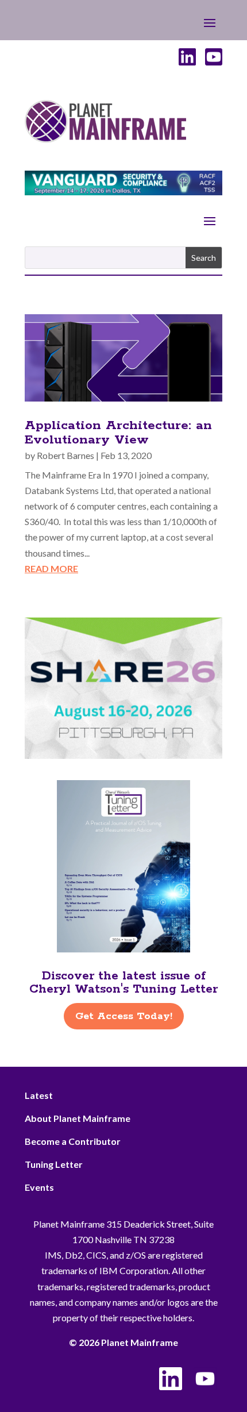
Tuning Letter (54, 1164)
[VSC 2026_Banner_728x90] (123, 191)
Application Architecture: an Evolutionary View (118, 433)
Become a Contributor (73, 1141)
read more (51, 568)
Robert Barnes (65, 455)
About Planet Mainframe (77, 1118)
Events (39, 1187)
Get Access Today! (123, 1016)
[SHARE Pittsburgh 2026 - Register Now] (123, 755)
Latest (39, 1095)
